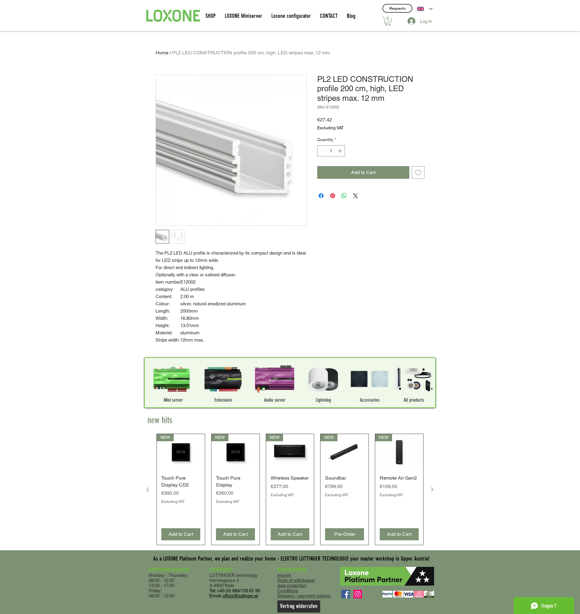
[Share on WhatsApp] (344, 195)
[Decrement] (322, 151)
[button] (387, 21)
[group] (290, 489)
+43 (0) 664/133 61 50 (238, 590)
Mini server (173, 400)
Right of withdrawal (295, 580)
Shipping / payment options (303, 595)
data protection (291, 585)
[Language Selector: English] (425, 9)
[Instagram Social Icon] (357, 594)
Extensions (223, 400)
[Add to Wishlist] (418, 172)
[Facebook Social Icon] (345, 594)
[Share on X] (355, 195)
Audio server (274, 400)
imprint (284, 575)
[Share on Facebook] (321, 195)
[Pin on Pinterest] (332, 195)
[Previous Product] (147, 489)
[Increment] (340, 151)
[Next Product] (432, 489)
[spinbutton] (331, 151)
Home (162, 53)
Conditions (287, 590)
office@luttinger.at (240, 595)
